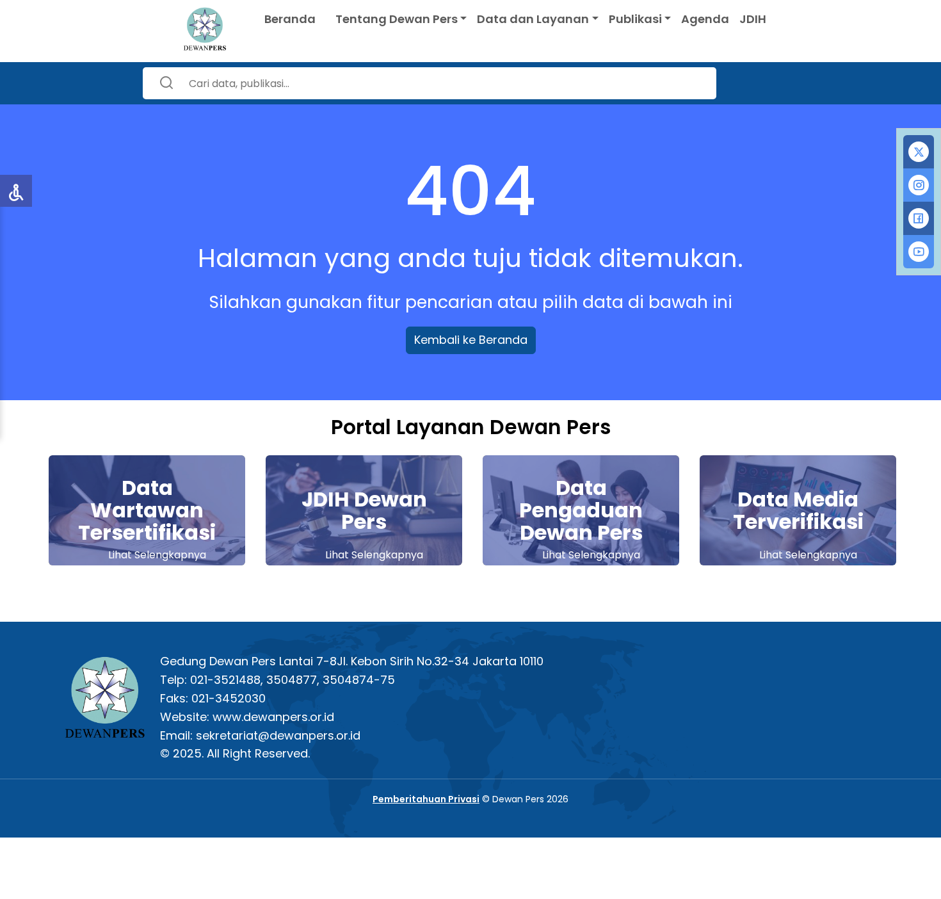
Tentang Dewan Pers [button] (396, 19)
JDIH (752, 19)
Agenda (705, 19)
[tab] (918, 151)
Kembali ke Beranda (470, 340)
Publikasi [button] (635, 19)
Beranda (290, 19)
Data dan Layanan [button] (533, 19)
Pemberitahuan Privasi (426, 799)
